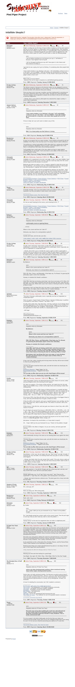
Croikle (9, 378)
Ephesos (9, 215)
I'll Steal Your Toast (12, 525)
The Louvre (26, 588)
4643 (28, 154)
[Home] (29, 7)
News (65, 13)
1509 (28, 82)
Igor (8, 467)
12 (36, 597)
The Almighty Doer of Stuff (14, 561)
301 (28, 481)
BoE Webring (26, 591)
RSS (59, 178)
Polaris (31, 180)
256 (28, 430)
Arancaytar (10, 157)
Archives (60, 13)
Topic (62, 178)
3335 (28, 493)
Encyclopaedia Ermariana (30, 178)
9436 (28, 375)
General (56, 27)
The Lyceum (26, 587)
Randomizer (10, 138)
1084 (28, 558)
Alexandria (26, 589)
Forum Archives (42, 178)
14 (39, 597)
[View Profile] (52, 45)
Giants (33, 595)
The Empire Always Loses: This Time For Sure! (35, 195)
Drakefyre (9, 320)
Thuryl (8, 187)
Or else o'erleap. (11, 85)
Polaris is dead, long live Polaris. (32, 181)
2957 (28, 599)
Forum (66, 178)
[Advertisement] (39, 20)
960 (28, 317)
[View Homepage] (57, 45)
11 (34, 597)
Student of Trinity (11, 484)
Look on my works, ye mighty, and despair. (34, 182)
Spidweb (9, 294)
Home (51, 27)
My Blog (25, 180)
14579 (28, 102)
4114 (28, 135)
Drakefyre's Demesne (29, 369)
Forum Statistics (52, 178)
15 (41, 597)
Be (30, 595)
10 (33, 597)
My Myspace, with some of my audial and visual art (37, 586)
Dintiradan (10, 45)
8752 (28, 184)
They (24, 595)
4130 (28, 240)
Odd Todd (25, 593)
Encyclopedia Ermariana (29, 370)
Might (27, 595)
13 (38, 597)
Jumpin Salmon (11, 105)
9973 (28, 197)
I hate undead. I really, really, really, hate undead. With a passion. (42, 238)
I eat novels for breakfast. (40, 180)
